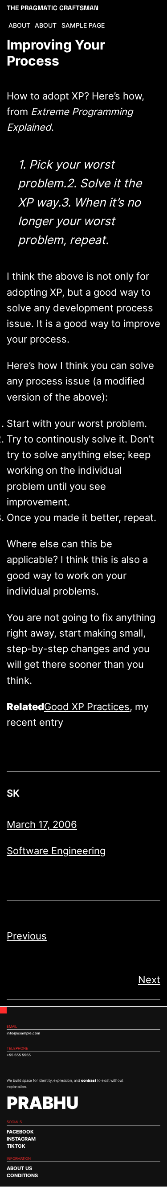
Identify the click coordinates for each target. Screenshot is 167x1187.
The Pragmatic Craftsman (52, 8)
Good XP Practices (87, 706)
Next (149, 979)
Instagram (21, 1139)
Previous (27, 936)
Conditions (22, 1176)
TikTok (16, 1146)
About (19, 25)
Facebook (20, 1132)
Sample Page (83, 25)
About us (19, 1168)
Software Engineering (56, 850)
